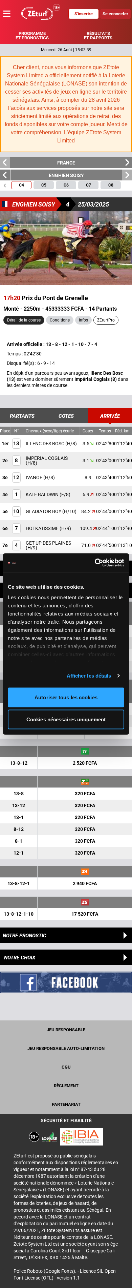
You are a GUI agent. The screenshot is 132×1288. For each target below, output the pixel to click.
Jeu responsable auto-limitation (66, 1048)
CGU (66, 1067)
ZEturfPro (106, 320)
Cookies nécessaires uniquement (66, 719)
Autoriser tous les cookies (66, 697)
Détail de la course (24, 320)
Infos (83, 320)
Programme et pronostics (32, 35)
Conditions (60, 320)
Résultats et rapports (98, 35)
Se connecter (115, 13)
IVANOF (34, 477)
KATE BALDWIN (43, 494)
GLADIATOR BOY (44, 511)
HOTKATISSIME (43, 528)
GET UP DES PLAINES (48, 543)
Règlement (66, 1085)
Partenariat (66, 1104)
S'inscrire (83, 13)
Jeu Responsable (66, 1029)
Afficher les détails (89, 676)
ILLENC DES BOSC (45, 443)
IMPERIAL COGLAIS (47, 458)
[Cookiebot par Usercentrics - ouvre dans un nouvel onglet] (95, 563)
